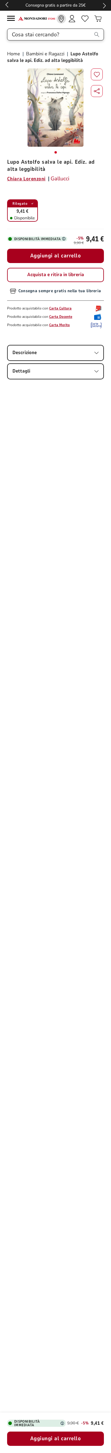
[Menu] (12, 19)
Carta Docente (60, 316)
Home (14, 54)
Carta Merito (59, 325)
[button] (97, 91)
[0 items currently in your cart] (98, 18)
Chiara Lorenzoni (26, 179)
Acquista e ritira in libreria (55, 274)
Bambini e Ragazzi (45, 54)
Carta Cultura (60, 308)
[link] (61, 19)
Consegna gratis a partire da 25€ (55, 5)
